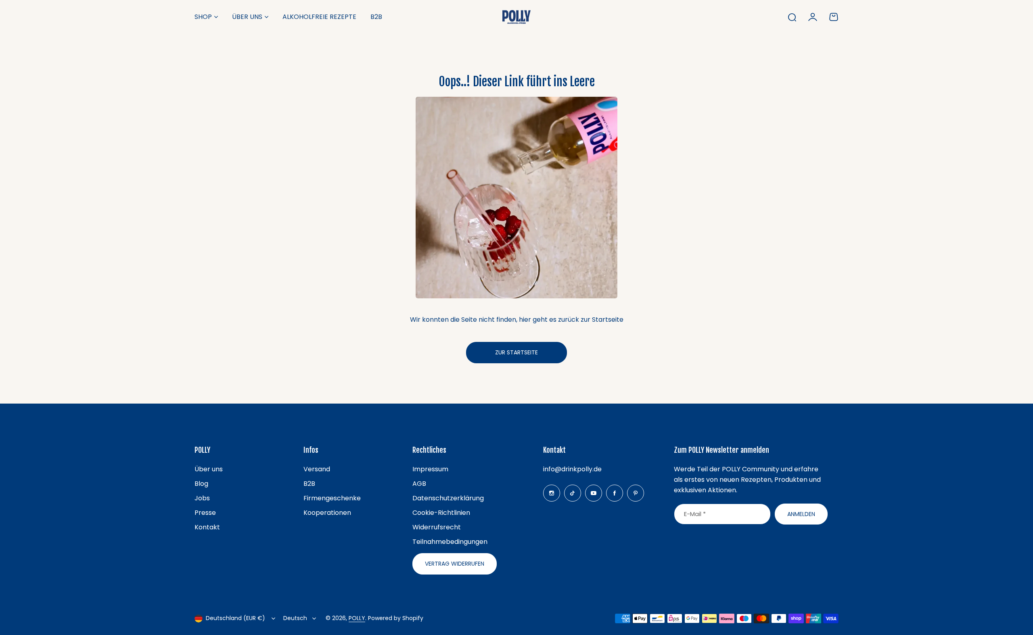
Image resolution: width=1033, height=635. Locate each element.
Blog (201, 483)
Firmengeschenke (332, 498)
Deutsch (295, 618)
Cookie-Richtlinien (441, 512)
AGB (419, 483)
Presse (205, 512)
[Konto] (813, 17)
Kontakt (207, 527)
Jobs (202, 498)
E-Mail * (695, 514)
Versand (316, 469)
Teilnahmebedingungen (449, 541)
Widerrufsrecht (436, 527)
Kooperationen (327, 512)
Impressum (430, 469)
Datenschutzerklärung (448, 498)
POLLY (357, 618)
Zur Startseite (516, 352)
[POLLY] (516, 16)
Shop (203, 16)
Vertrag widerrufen (454, 564)
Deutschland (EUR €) (235, 618)
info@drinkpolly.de (572, 469)
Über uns (247, 16)
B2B (309, 483)
